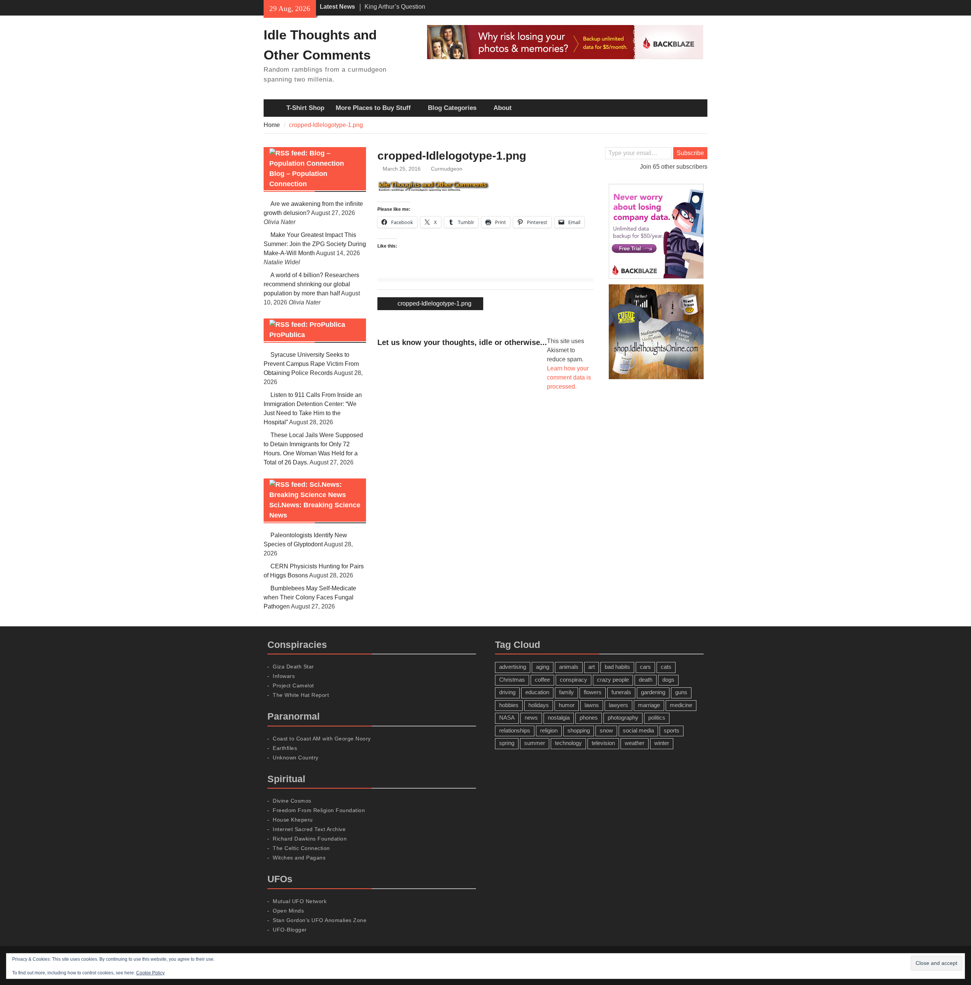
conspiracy (573, 679)
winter (661, 743)
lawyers (618, 705)
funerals (621, 692)
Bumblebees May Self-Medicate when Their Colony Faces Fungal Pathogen (310, 597)
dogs (668, 679)
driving (507, 692)
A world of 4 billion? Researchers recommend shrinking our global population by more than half (311, 284)
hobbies (508, 705)
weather (634, 743)
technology (568, 743)
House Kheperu (293, 820)
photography (623, 717)
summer (534, 743)
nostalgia (559, 717)
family (566, 692)
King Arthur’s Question (395, 3)
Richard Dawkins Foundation (310, 839)
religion (549, 730)
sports (671, 730)
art (591, 666)
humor (567, 705)
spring (506, 743)
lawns (591, 705)
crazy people (613, 679)
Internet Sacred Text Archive (309, 829)
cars (645, 666)
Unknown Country (296, 757)
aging (542, 666)
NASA (507, 717)
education (537, 692)
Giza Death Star (293, 666)
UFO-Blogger (290, 930)
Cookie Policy (150, 973)
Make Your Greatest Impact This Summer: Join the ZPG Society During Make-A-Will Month (315, 244)
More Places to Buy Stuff (373, 107)
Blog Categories (452, 107)
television (603, 743)
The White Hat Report (301, 695)
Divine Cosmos (292, 801)
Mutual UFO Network (300, 901)
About (502, 107)
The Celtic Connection (301, 848)
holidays (538, 705)
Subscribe (690, 153)
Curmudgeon (446, 169)
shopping (578, 730)
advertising (512, 666)
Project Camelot (293, 685)
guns (681, 692)
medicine (681, 705)
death (645, 679)
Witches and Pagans (299, 858)
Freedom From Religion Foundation (319, 810)
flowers (593, 692)
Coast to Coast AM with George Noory (322, 739)
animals (568, 666)
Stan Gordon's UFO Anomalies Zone (319, 920)
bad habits (617, 666)
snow (606, 730)
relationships (514, 730)
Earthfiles (285, 748)
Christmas (512, 679)
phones (589, 717)
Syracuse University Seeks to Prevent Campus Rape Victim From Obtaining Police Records (311, 363)
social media (638, 730)
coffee (542, 679)
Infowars (284, 676)
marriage (649, 705)
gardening (653, 692)
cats (666, 666)
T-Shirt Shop (305, 107)
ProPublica (287, 335)
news (531, 717)
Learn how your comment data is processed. (569, 377)
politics (656, 717)
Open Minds (288, 911)
